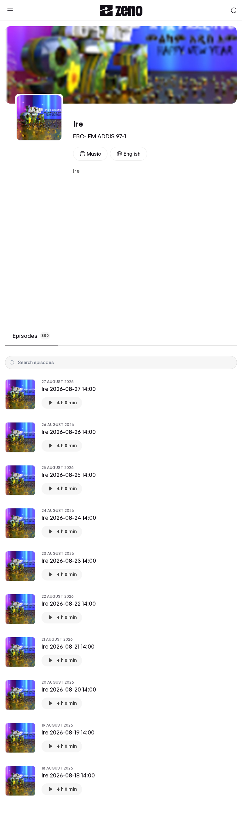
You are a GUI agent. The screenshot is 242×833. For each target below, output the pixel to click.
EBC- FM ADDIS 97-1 (99, 136)
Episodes (31, 335)
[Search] (233, 10)
